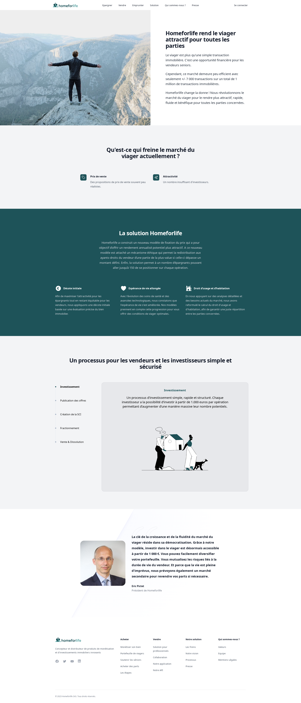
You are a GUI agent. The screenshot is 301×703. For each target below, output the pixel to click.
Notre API (158, 670)
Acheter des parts (129, 666)
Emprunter (138, 5)
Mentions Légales (227, 659)
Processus (191, 659)
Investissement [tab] (69, 386)
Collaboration (160, 657)
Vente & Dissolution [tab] (72, 442)
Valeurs (222, 646)
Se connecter (241, 5)
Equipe (222, 653)
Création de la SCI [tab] (70, 414)
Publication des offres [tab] (73, 400)
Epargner (107, 5)
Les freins (191, 646)
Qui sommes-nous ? (175, 5)
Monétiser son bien (130, 646)
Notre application (162, 663)
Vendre (122, 5)
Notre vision (192, 653)
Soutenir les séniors (130, 659)
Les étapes (126, 672)
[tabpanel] (175, 436)
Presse (195, 5)
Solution (154, 5)
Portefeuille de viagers (132, 653)
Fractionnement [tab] (69, 428)
